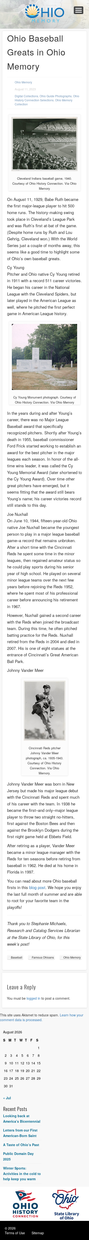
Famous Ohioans (43, 957)
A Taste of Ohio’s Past (21, 1144)
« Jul (7, 1097)
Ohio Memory (23, 82)
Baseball (16, 957)
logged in (33, 998)
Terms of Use (15, 1232)
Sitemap (38, 1232)
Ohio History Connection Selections (47, 98)
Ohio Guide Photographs (56, 96)
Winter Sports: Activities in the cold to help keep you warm (22, 1173)
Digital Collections (26, 96)
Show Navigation (78, 10)
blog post (37, 887)
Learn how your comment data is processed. (41, 1017)
